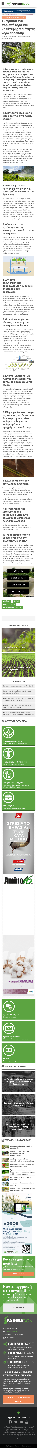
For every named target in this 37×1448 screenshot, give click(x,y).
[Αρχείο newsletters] (18, 1031)
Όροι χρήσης (26, 1446)
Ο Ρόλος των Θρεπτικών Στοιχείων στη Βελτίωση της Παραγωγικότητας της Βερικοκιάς (18, 713)
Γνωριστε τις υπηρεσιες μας (18, 1399)
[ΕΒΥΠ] (18, 904)
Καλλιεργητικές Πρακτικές (13, 607)
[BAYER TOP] (18, 15)
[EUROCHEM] (18, 11)
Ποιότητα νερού (9, 604)
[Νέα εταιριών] (18, 800)
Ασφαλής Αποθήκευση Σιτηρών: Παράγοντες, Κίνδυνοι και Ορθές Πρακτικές (18, 699)
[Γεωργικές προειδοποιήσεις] (18, 756)
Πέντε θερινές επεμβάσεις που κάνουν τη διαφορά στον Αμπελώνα (17, 692)
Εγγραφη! (17, 1274)
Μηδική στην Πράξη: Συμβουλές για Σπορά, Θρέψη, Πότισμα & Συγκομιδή (17, 706)
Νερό (17, 601)
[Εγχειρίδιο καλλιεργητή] (18, 778)
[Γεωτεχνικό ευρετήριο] (18, 735)
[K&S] (18, 843)
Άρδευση (7, 601)
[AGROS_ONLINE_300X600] (17, 1224)
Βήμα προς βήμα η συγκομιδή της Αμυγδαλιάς (19, 686)
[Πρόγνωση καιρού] (18, 1009)
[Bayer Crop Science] (18, 965)
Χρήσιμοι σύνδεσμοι (13, 1446)
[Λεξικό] (18, 1053)
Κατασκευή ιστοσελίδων (12, 1439)
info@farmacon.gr (11, 1331)
